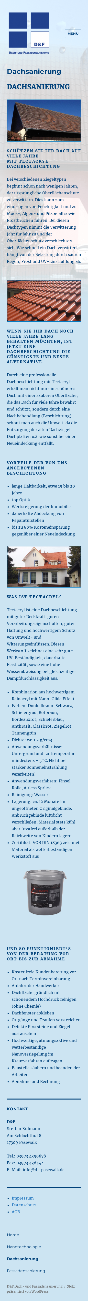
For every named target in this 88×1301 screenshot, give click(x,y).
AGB (16, 1211)
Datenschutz (24, 1204)
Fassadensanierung (26, 1270)
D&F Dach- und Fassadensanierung (35, 1286)
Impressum (23, 1198)
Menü (73, 33)
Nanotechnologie (24, 1247)
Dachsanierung (22, 1259)
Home (13, 1235)
